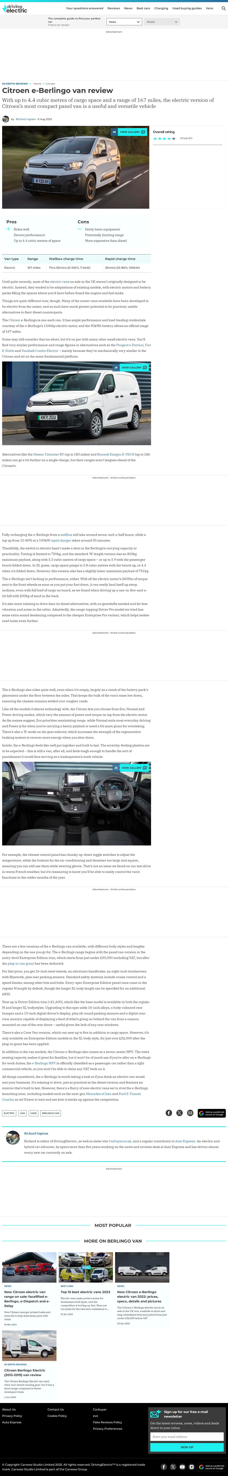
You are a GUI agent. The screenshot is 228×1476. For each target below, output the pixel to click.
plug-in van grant (21, 963)
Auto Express (185, 1141)
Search (224, 8)
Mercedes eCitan (99, 1094)
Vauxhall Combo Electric (40, 351)
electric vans (59, 282)
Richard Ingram (26, 119)
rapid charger (61, 540)
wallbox (66, 535)
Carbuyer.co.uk (120, 1141)
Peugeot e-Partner (129, 345)
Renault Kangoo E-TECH (115, 454)
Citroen (14, 320)
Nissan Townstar (46, 454)
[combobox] (108, 22)
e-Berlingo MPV (44, 1063)
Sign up (187, 1447)
